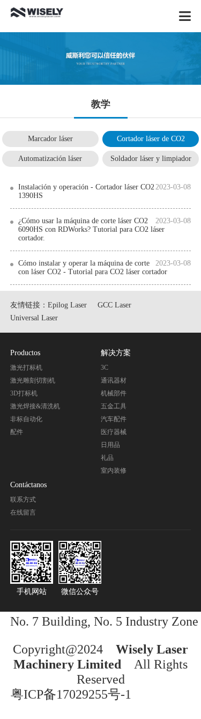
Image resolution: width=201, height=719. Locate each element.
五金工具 (113, 406)
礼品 (107, 457)
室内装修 (113, 470)
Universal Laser (34, 318)
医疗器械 (113, 432)
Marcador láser (50, 139)
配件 (16, 432)
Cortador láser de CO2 (151, 139)
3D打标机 (24, 393)
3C (104, 367)
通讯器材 (113, 380)
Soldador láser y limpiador (150, 159)
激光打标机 (26, 367)
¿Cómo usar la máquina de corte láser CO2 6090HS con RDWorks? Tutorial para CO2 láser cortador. (91, 229)
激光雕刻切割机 (32, 380)
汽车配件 (113, 419)
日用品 (110, 445)
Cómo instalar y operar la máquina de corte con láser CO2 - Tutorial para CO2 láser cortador (92, 267)
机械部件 (113, 393)
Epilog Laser (67, 305)
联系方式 (23, 499)
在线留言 (23, 512)
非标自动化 (26, 419)
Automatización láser (50, 159)
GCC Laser (114, 305)
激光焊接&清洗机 (35, 406)
